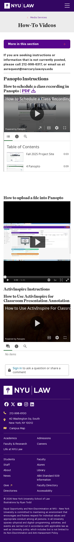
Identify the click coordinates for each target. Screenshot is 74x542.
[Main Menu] (67, 6)
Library (41, 470)
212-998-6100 (17, 413)
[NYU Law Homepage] (19, 6)
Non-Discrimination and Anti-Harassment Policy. (32, 533)
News (7, 475)
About (7, 470)
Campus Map (17, 428)
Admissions (44, 438)
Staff (7, 464)
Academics (10, 438)
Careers (42, 443)
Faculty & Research (15, 443)
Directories (10, 490)
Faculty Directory (47, 485)
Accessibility (44, 490)
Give (6, 485)
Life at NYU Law (13, 449)
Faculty (41, 459)
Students (9, 459)
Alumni (41, 464)
